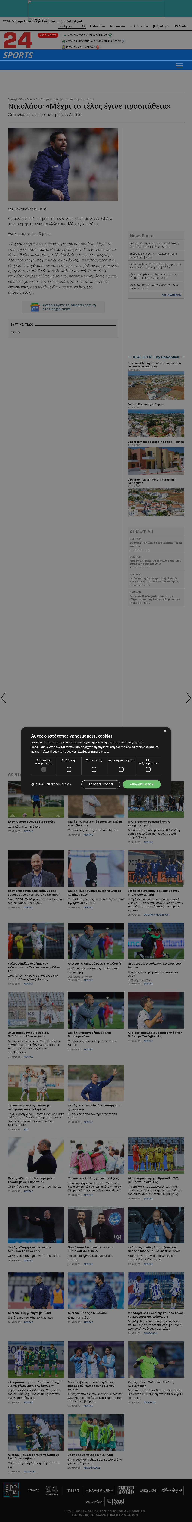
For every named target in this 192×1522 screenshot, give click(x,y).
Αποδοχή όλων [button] (142, 784)
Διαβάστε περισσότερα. (93, 751)
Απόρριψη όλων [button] (101, 784)
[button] (51, 784)
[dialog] (96, 761)
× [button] (165, 731)
